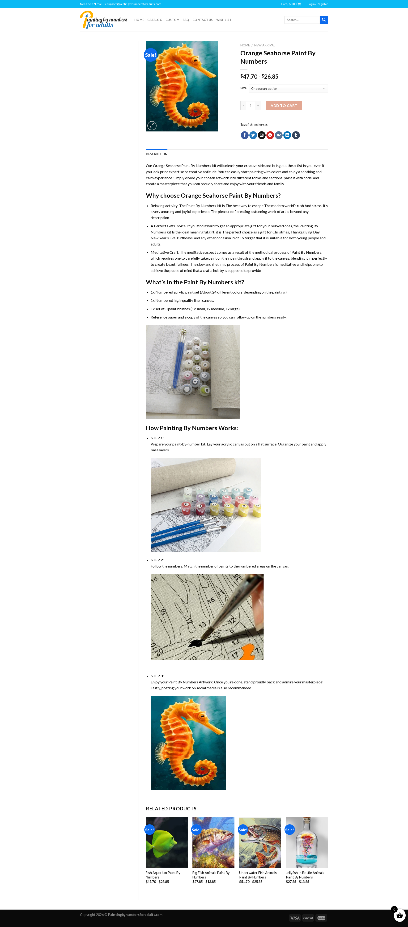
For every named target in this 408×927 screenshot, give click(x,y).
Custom (173, 20)
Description (157, 154)
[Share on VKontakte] (279, 135)
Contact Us (202, 20)
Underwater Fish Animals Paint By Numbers (258, 875)
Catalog (154, 20)
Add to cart (284, 105)
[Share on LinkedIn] (287, 135)
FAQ (186, 20)
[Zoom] (152, 125)
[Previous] (146, 854)
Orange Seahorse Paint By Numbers (182, 165)
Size (243, 88)
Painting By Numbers (188, 427)
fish (250, 125)
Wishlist (224, 20)
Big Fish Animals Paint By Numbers (211, 875)
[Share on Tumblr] (296, 135)
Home (139, 20)
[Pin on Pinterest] (270, 135)
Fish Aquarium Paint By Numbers (163, 875)
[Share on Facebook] (245, 135)
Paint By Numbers (201, 205)
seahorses (261, 125)
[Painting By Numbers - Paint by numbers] (103, 20)
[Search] (324, 20)
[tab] (157, 154)
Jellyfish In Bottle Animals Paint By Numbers (305, 875)
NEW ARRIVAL (264, 45)
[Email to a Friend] (262, 135)
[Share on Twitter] (253, 135)
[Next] (327, 854)
